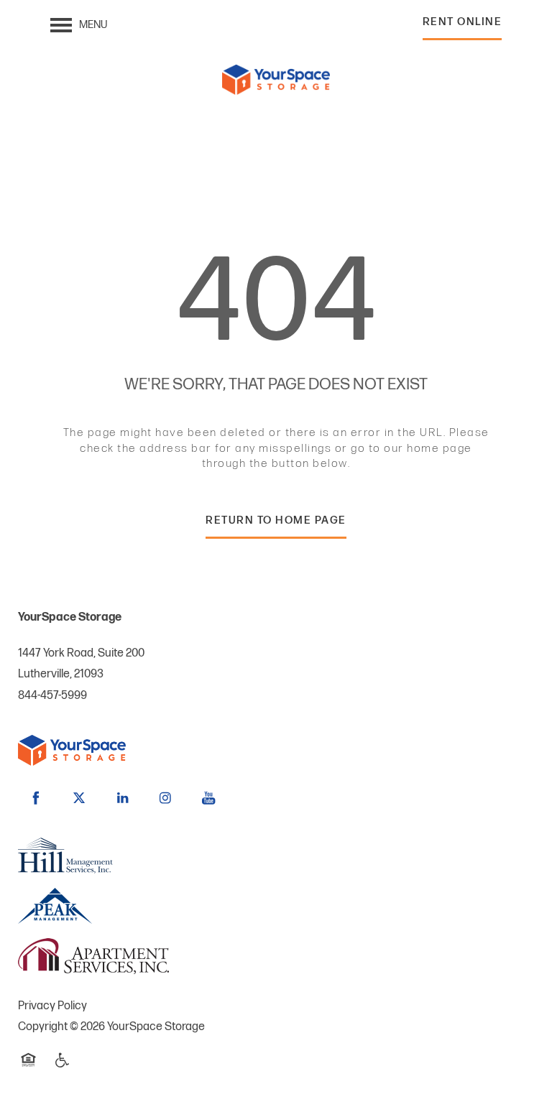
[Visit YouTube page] (208, 798)
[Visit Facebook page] (36, 798)
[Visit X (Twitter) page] (79, 798)
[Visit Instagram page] (165, 798)
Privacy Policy (52, 1006)
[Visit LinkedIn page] (122, 798)
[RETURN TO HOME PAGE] (276, 537)
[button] (462, 25)
